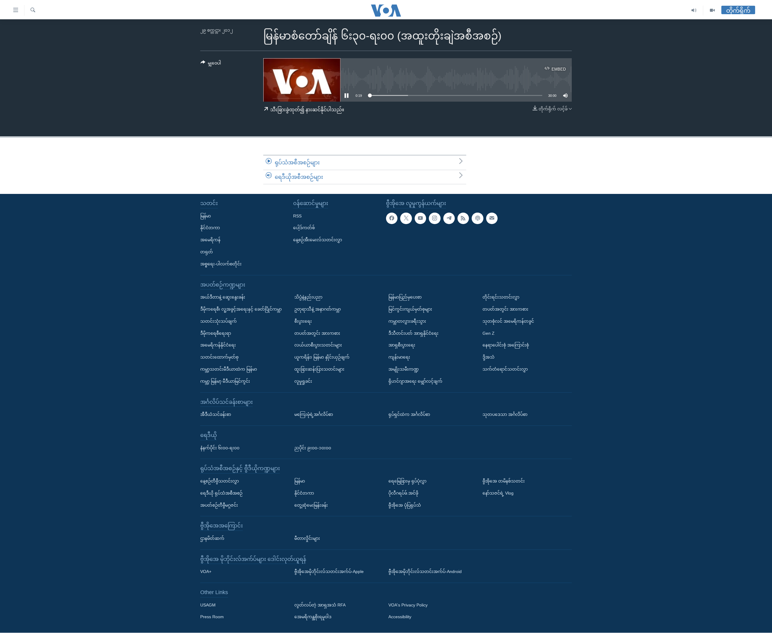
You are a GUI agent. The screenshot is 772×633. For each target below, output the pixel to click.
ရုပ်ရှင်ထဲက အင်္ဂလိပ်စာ (409, 414)
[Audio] (694, 10)
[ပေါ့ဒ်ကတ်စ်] (477, 218)
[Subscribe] (492, 218)
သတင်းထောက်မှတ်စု (219, 357)
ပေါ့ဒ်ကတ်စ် (304, 228)
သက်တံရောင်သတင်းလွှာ (505, 369)
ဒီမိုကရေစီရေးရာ (215, 333)
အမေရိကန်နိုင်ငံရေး (218, 345)
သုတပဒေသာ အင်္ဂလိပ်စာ (504, 414)
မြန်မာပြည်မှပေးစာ (405, 297)
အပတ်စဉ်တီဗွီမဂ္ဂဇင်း (219, 505)
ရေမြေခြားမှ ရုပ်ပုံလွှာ (407, 481)
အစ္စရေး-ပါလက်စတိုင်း (221, 263)
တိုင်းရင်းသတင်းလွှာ (500, 297)
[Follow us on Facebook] (391, 218)
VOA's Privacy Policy (408, 605)
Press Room (212, 617)
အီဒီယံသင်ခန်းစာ (215, 414)
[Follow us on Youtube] (420, 218)
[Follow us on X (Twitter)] (406, 218)
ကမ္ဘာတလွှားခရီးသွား (407, 321)
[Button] (211, 64)
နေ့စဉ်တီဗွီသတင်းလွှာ (219, 481)
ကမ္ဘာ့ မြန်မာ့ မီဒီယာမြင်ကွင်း (225, 381)
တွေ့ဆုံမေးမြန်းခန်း (311, 505)
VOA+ (205, 571)
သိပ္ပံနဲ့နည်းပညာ (308, 297)
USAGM (208, 605)
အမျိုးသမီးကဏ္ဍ (403, 369)
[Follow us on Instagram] (434, 218)
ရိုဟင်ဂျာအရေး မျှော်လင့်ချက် (415, 381)
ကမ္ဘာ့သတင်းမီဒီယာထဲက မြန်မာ (228, 369)
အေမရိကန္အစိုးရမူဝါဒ (312, 617)
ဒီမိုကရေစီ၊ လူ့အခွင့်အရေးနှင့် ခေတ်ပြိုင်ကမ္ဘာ (241, 309)
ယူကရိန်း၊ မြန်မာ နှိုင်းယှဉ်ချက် (322, 357)
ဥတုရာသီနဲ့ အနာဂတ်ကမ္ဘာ (317, 309)
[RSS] (463, 218)
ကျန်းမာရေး (399, 357)
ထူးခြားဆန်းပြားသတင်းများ (319, 369)
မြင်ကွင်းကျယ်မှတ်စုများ (410, 309)
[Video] (712, 10)
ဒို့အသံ (488, 357)
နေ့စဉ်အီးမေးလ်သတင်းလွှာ (317, 239)
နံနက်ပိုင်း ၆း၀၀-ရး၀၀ (219, 447)
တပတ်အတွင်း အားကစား (317, 333)
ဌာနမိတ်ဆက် (212, 538)
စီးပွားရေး (303, 321)
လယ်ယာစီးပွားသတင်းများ (318, 345)
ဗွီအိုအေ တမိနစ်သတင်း (503, 481)
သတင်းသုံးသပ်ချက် (218, 321)
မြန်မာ (205, 216)
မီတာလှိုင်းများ (307, 538)
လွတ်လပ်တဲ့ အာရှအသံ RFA (320, 605)
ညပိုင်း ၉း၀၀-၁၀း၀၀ (312, 447)
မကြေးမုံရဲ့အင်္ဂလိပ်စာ (313, 414)
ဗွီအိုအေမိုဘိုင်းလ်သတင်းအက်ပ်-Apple (329, 571)
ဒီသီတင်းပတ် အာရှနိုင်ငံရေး (413, 333)
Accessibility (399, 617)
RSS (297, 216)
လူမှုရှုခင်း (303, 381)
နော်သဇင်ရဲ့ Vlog (498, 493)
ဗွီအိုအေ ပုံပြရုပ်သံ (404, 505)
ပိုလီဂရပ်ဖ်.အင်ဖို (403, 493)
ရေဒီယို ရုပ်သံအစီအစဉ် (221, 493)
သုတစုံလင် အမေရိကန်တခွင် (508, 321)
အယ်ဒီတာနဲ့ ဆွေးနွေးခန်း (222, 297)
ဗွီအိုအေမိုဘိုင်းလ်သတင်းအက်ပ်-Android (425, 571)
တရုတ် (206, 251)
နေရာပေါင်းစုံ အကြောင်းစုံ (505, 345)
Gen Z (488, 333)
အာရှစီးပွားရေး (401, 345)
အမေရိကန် (210, 239)
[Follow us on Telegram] (449, 218)
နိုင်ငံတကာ (210, 228)
